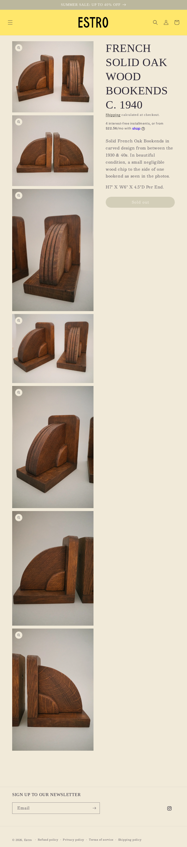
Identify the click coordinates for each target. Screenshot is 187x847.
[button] (10, 22)
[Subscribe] (94, 808)
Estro (28, 839)
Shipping (113, 114)
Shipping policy (130, 839)
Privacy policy (73, 839)
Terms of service (101, 839)
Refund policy (48, 839)
